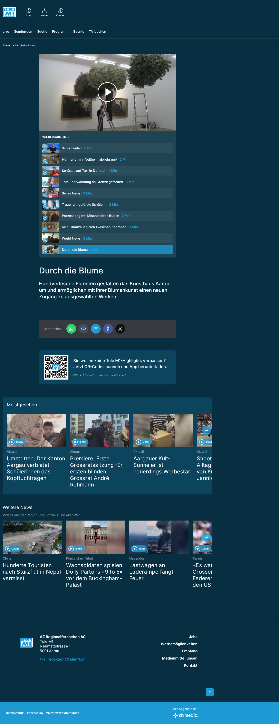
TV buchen (97, 31)
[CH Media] (185, 715)
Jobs (193, 637)
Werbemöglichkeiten (179, 644)
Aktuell (7, 45)
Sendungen (23, 31)
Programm (60, 31)
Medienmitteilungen (180, 658)
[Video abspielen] (107, 92)
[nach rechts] (206, 430)
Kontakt (191, 665)
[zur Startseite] (9, 12)
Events (78, 31)
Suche (42, 31)
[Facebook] (108, 329)
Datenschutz (15, 713)
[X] (120, 329)
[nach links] (8, 430)
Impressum (35, 713)
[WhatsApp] (71, 329)
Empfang (190, 651)
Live (6, 31)
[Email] (96, 329)
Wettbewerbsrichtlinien (62, 713)
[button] (83, 329)
